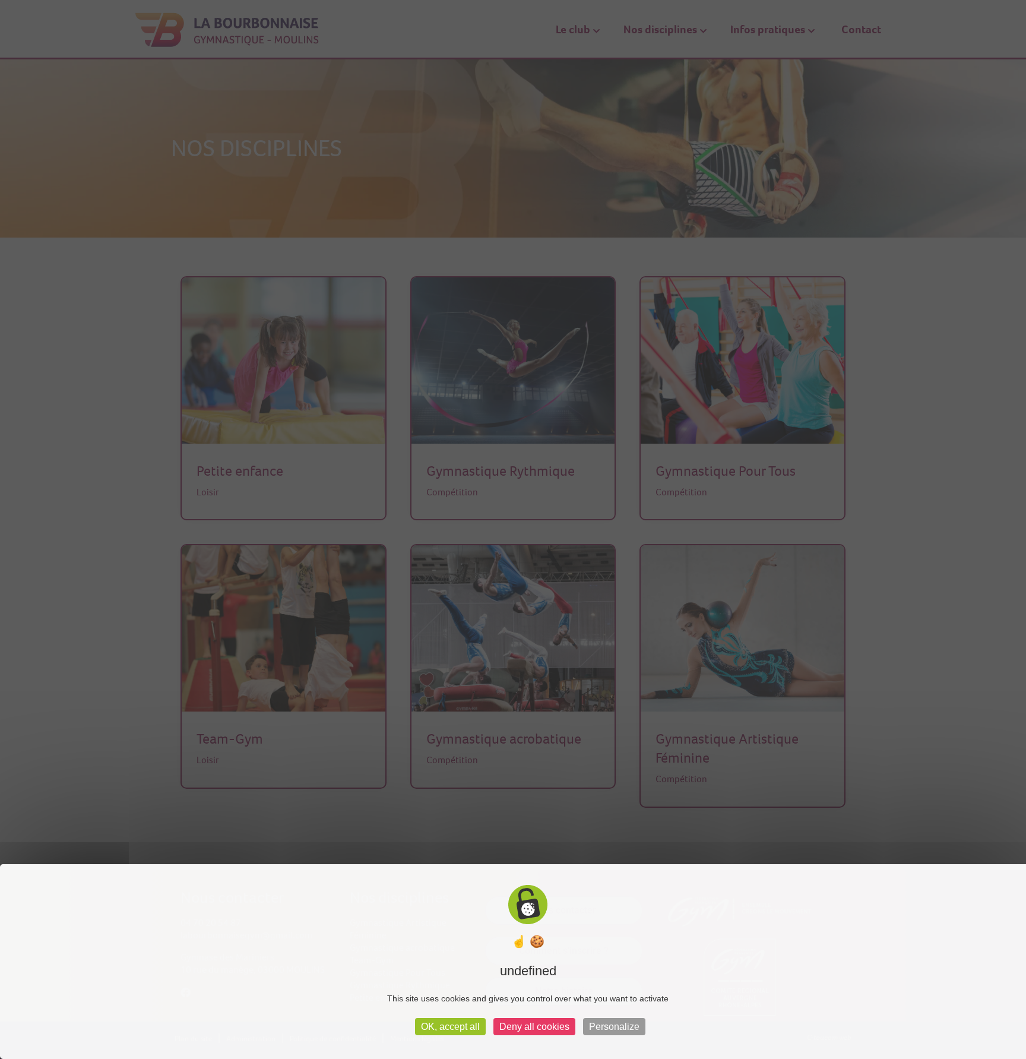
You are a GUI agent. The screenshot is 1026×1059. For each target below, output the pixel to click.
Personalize (614, 1027)
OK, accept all (450, 1027)
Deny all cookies (534, 1027)
